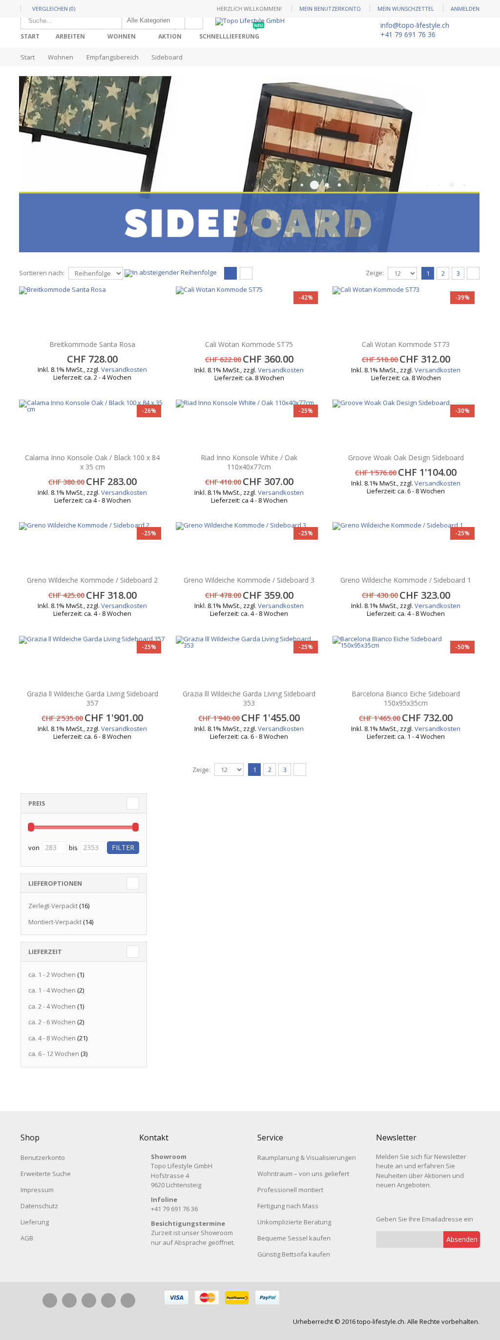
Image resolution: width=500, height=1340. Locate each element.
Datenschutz (39, 1205)
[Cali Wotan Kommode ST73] (406, 310)
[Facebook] (49, 1300)
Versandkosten (124, 369)
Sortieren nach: (41, 273)
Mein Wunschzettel (405, 8)
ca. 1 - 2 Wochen (52, 974)
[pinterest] (89, 1300)
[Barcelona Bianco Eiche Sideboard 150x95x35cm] (406, 660)
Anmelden (465, 8)
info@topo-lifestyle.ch (414, 25)
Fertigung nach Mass (287, 1205)
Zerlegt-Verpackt (53, 905)
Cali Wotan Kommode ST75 (249, 344)
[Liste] (246, 273)
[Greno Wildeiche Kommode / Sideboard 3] (249, 546)
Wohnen (121, 36)
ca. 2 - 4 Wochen (52, 1006)
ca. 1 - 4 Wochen (52, 990)
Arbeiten (70, 36)
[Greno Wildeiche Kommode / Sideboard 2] (92, 546)
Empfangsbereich (112, 57)
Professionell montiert (290, 1189)
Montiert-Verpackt (55, 921)
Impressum (37, 1189)
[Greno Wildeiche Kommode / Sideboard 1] (406, 546)
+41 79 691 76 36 (408, 34)
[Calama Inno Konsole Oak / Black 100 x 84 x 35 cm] (92, 424)
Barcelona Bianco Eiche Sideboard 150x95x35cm (406, 698)
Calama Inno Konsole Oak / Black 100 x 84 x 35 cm (92, 462)
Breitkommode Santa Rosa (92, 344)
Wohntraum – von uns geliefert (303, 1173)
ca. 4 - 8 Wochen (52, 1038)
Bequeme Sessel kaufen (294, 1238)
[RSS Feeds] (128, 1300)
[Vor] (473, 273)
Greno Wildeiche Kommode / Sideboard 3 (249, 580)
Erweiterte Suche (46, 1173)
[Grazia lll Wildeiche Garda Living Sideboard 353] (249, 660)
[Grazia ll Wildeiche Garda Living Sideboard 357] (92, 660)
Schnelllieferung (231, 33)
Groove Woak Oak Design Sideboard (406, 457)
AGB (27, 1238)
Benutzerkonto (43, 1157)
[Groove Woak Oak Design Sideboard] (406, 424)
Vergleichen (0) (53, 8)
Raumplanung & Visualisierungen (306, 1157)
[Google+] (108, 1300)
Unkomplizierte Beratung (294, 1222)
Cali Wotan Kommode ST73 (406, 344)
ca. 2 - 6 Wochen (52, 1021)
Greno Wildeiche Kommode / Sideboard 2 (92, 580)
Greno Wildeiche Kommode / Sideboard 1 (405, 580)
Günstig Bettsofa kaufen (293, 1254)
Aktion (172, 33)
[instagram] (69, 1300)
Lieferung (35, 1222)
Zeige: (375, 273)
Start (28, 57)
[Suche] (194, 20)
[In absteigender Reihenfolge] (171, 272)
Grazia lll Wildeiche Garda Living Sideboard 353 (249, 698)
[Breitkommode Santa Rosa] (92, 310)
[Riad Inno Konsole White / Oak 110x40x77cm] (249, 424)
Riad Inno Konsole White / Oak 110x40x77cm (249, 462)
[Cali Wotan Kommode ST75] (249, 310)
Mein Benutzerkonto (330, 8)
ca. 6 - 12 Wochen (53, 1053)
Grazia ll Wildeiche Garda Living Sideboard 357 (92, 698)
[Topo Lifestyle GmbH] (250, 21)
